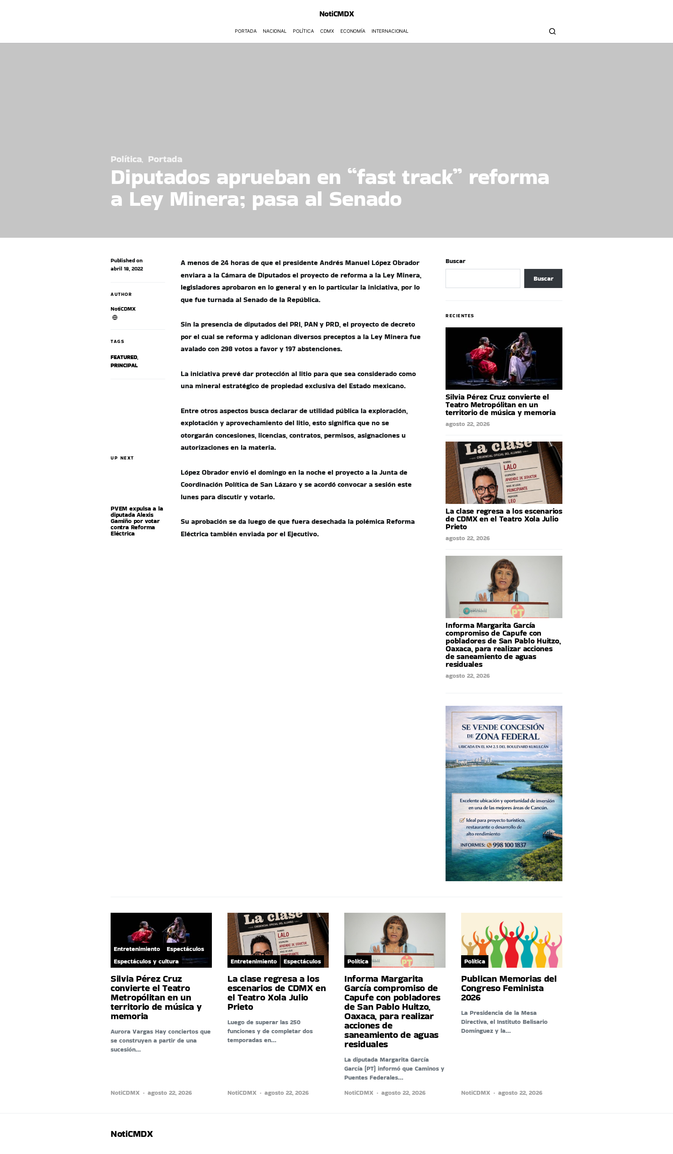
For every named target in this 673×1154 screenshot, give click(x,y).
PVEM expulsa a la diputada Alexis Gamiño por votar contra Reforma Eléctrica (137, 521)
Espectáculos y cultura (146, 961)
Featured (124, 357)
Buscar (455, 260)
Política (303, 31)
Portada (246, 31)
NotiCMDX (336, 13)
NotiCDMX (123, 309)
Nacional (275, 31)
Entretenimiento (137, 948)
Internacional (390, 31)
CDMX (327, 31)
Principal (124, 365)
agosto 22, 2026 (468, 423)
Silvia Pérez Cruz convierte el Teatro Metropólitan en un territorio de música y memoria (501, 404)
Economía (352, 31)
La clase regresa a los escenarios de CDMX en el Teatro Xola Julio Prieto (504, 518)
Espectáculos (185, 948)
